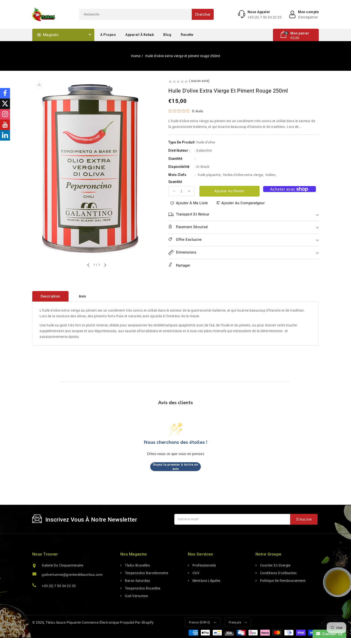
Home (135, 56)
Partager (182, 265)
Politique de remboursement (282, 581)
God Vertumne (136, 596)
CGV (195, 573)
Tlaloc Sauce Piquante (63, 622)
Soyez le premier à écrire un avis (175, 466)
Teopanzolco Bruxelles (142, 588)
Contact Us (331, 634)
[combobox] (146, 14)
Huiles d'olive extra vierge (243, 175)
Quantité (175, 182)
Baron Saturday (137, 581)
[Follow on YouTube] (5, 125)
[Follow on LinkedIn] (5, 135)
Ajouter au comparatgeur (243, 203)
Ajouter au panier (229, 191)
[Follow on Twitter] (5, 104)
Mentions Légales (205, 581)
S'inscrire (304, 519)
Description (50, 296)
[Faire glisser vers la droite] (104, 265)
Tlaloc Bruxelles (137, 565)
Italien (271, 175)
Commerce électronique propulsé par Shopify (118, 622)
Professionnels (203, 565)
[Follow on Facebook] (5, 93)
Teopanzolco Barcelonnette (146, 573)
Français (235, 622)
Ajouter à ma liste (192, 203)
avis (82, 296)
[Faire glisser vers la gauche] (88, 265)
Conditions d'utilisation (278, 573)
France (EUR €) (199, 622)
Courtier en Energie (274, 565)
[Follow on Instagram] (5, 114)
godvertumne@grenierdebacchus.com (72, 575)
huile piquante (209, 175)
